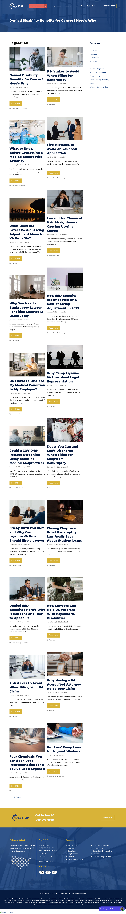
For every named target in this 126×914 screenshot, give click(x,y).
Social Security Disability (19, 108)
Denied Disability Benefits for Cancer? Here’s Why (26, 79)
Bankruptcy (53, 104)
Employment (16, 414)
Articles (68, 6)
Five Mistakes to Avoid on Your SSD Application (62, 149)
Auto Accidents (95, 50)
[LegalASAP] (17, 6)
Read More (15, 103)
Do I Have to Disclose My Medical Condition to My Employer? (27, 385)
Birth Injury (94, 58)
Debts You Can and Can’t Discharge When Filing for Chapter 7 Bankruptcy (62, 455)
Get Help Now (92, 6)
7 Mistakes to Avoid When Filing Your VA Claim (26, 687)
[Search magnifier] (45, 6)
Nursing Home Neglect (98, 72)
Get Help (107, 817)
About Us (79, 6)
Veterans (14, 263)
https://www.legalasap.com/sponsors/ (87, 898)
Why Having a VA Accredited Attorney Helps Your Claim (64, 684)
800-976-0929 (109, 6)
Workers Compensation (56, 776)
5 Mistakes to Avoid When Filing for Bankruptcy (63, 76)
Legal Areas (56, 6)
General (93, 65)
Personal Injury (54, 255)
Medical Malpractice (18, 186)
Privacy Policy (68, 893)
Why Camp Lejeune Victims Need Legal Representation (63, 377)
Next (19, 797)
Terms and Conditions (79, 893)
